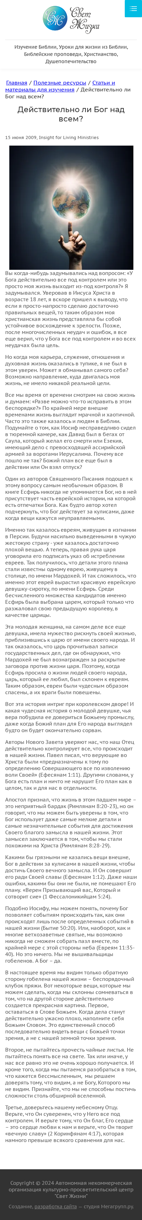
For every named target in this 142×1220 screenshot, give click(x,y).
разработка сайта (55, 1206)
